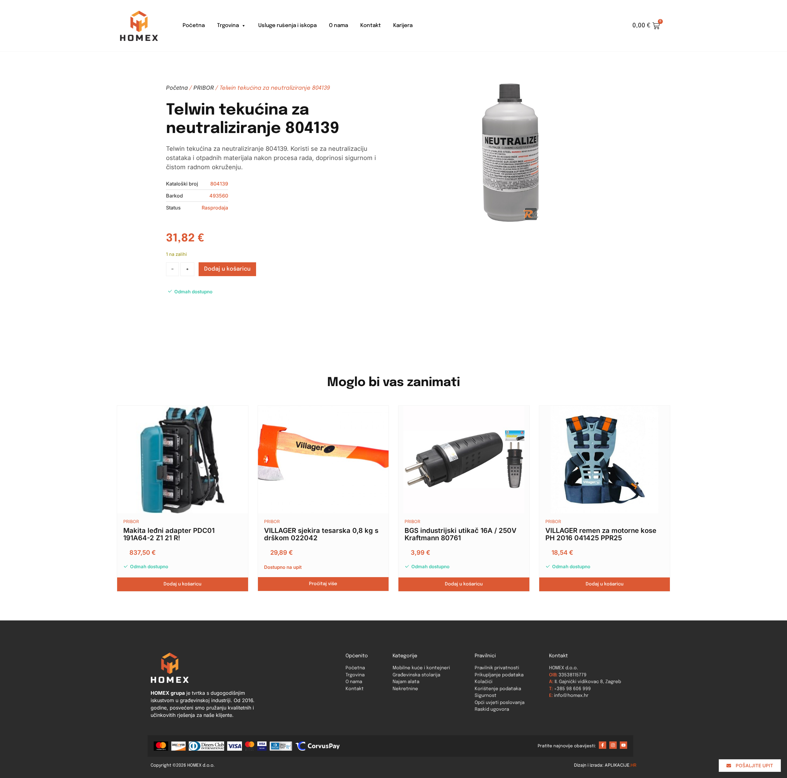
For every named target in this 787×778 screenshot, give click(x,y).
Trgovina (228, 25)
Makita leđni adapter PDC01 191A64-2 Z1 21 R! (169, 534)
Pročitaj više (323, 583)
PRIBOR (203, 87)
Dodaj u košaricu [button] (182, 584)
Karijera (403, 25)
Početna (194, 25)
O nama (338, 25)
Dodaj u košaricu (227, 269)
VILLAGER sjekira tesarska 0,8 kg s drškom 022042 (321, 534)
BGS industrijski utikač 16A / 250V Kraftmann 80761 (460, 534)
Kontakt (370, 25)
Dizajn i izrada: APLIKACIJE (605, 765)
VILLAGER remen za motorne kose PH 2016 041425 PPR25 (600, 534)
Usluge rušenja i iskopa (287, 25)
